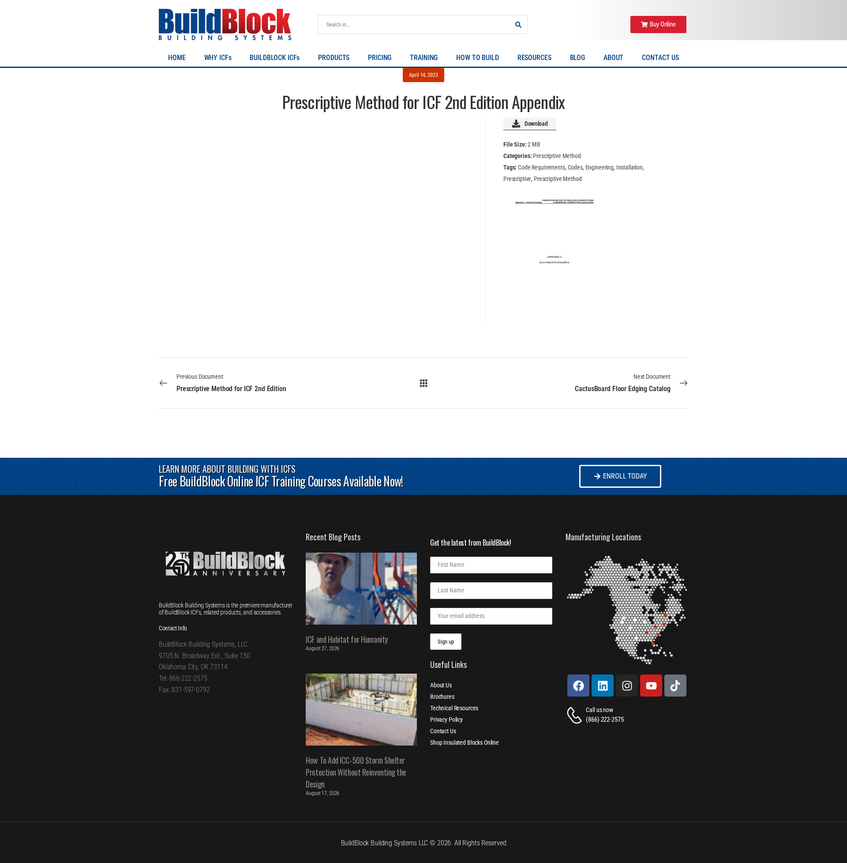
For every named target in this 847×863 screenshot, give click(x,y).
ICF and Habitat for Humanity (346, 639)
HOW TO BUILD (477, 57)
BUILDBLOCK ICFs (275, 57)
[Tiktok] (675, 686)
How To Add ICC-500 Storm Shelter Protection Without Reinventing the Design (356, 772)
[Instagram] (627, 686)
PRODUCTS (333, 57)
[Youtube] (651, 686)
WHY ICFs (218, 57)
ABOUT (613, 57)
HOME (176, 57)
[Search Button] (518, 24)
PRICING (379, 57)
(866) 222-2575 (604, 720)
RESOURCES (534, 57)
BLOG (577, 57)
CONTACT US (660, 57)
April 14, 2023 (423, 75)
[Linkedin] (603, 686)
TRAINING (424, 57)
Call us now (599, 709)
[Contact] (576, 715)
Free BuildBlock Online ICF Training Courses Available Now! (281, 481)
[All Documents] (424, 382)
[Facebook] (578, 686)
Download (536, 123)
